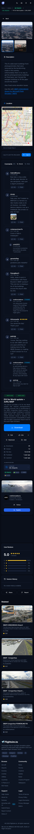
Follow (19, 505)
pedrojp (13, 336)
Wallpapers (22, 782)
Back (7, 18)
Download (18, 428)
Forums (21, 768)
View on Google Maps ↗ (9, 148)
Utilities (4, 777)
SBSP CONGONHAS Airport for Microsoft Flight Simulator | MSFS (16, 91)
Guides (21, 774)
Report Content (6, 811)
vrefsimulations (18, 299)
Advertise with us (8, 804)
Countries (4, 780)
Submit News (6, 808)
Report (26, 592)
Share (10, 592)
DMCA (21, 806)
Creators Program (24, 780)
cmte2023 (16, 244)
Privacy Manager (24, 803)
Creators (21, 771)
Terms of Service (24, 794)
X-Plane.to (5, 782)
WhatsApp (5, 756)
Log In (28, 155)
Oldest (28, 164)
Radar (20, 777)
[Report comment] (26, 187)
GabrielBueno (15, 173)
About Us (4, 797)
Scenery (4, 771)
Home (3, 8)
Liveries (4, 774)
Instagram (12, 753)
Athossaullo (14, 319)
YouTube (20, 753)
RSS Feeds (5, 785)
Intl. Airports (5, 10)
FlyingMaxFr (14, 273)
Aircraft (4, 765)
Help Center (5, 794)
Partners (4, 800)
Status (3, 814)
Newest (21, 164)
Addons (9, 8)
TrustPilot (13, 756)
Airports (19, 8)
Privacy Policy (23, 797)
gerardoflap (14, 258)
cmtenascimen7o (16, 229)
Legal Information (24, 800)
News (20, 765)
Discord (5, 753)
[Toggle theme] (17, 3)
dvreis (12, 194)
